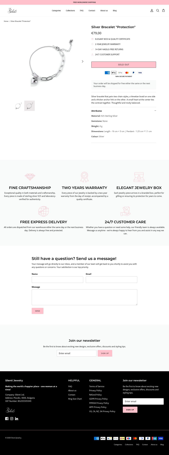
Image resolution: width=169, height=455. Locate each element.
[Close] (134, 207)
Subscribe (60, 238)
